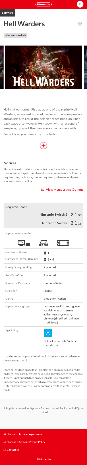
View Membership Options (64, 189)
